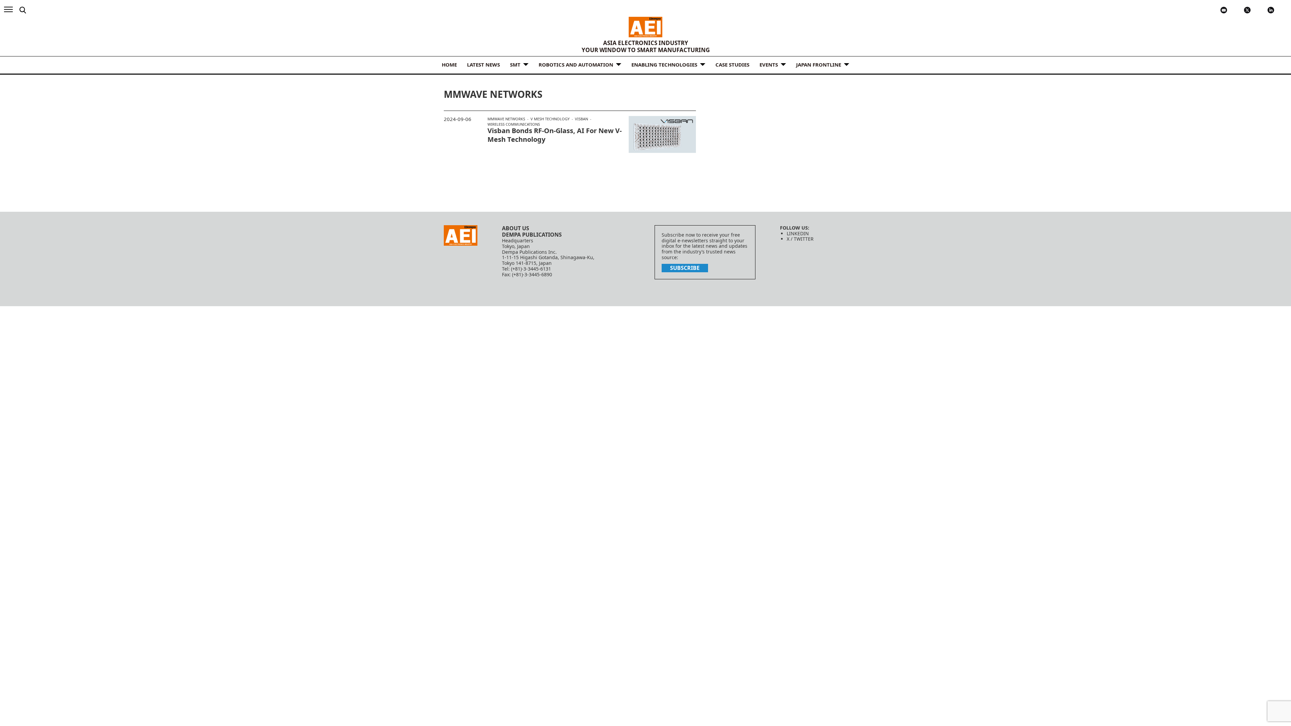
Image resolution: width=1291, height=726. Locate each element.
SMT (515, 64)
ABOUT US (515, 228)
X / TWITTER (800, 239)
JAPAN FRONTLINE (818, 64)
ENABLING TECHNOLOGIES (664, 64)
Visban (581, 119)
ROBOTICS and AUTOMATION (576, 64)
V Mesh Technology (550, 119)
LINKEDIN (798, 233)
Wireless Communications (513, 124)
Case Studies (732, 64)
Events (768, 64)
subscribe (685, 268)
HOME (449, 64)
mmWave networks (506, 119)
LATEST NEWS (483, 64)
